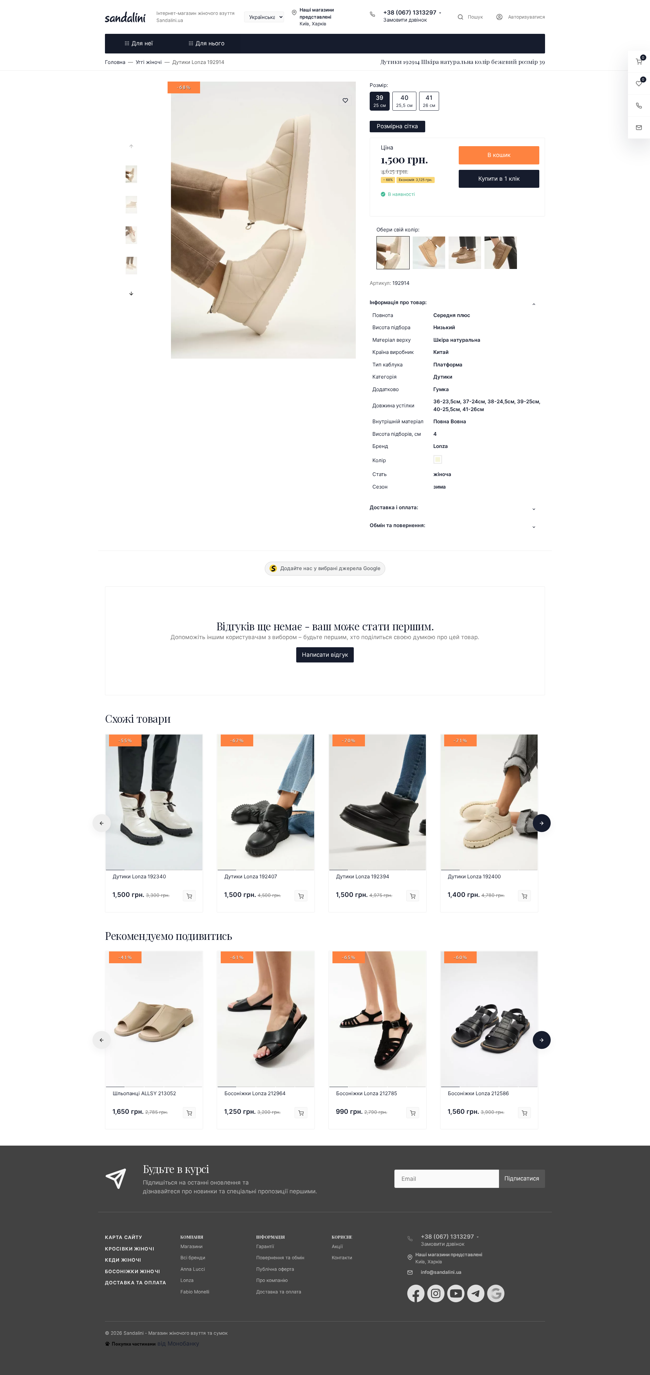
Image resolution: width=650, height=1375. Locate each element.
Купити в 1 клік (499, 178)
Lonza (440, 446)
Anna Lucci (192, 1269)
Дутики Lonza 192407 (250, 876)
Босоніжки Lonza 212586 (478, 1093)
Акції (337, 1246)
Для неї (142, 43)
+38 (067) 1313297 (409, 12)
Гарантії (265, 1246)
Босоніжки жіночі (132, 1271)
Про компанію (272, 1280)
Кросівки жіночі (129, 1249)
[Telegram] (475, 1293)
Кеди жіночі (123, 1260)
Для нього (210, 43)
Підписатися (521, 1178)
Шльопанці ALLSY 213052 (144, 1093)
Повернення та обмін (280, 1257)
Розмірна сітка (397, 126)
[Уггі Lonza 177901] (500, 252)
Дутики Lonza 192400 (474, 876)
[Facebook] (416, 1293)
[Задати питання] (639, 128)
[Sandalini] (125, 16)
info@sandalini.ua (441, 1272)
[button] (639, 62)
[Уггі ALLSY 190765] (429, 252)
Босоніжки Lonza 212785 (366, 1093)
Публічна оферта (275, 1269)
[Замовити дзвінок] (639, 106)
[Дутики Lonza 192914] (393, 252)
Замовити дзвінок (405, 20)
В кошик (499, 155)
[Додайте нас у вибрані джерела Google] (495, 1293)
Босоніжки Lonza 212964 (255, 1093)
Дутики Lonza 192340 (139, 876)
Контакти (342, 1257)
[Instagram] (436, 1293)
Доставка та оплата (135, 1282)
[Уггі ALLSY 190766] (465, 252)
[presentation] (131, 146)
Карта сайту (123, 1237)
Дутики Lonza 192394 (362, 876)
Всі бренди (192, 1257)
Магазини (191, 1246)
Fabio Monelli (194, 1291)
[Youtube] (455, 1293)
